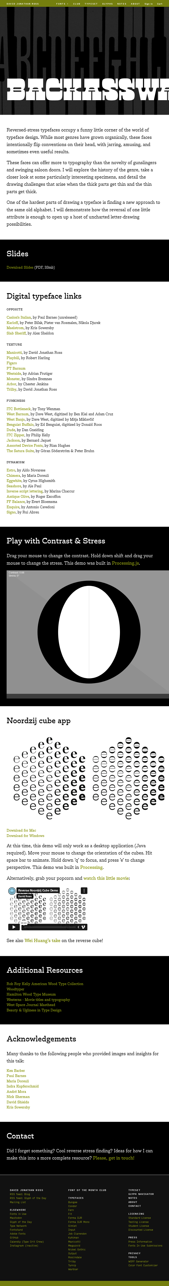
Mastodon (16, 1217)
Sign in (148, 3)
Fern (71, 1209)
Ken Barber (16, 1071)
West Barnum (18, 414)
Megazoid (74, 1245)
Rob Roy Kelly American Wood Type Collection (45, 984)
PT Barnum (16, 369)
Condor (72, 1205)
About (135, 3)
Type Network (18, 1225)
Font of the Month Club (87, 1190)
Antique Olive (18, 497)
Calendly (16, 1241)
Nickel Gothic (77, 1249)
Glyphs (107, 3)
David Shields (18, 1102)
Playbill (13, 358)
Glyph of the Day (21, 1221)
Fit (70, 1213)
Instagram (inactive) (24, 1245)
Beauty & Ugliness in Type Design (34, 1010)
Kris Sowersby (18, 1107)
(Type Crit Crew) (33, 1241)
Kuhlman (73, 1237)
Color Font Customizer (143, 1265)
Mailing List (18, 1202)
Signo (11, 512)
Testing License (138, 1221)
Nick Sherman (18, 1097)
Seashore (14, 486)
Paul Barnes (16, 1076)
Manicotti (14, 353)
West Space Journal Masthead (31, 1005)
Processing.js (125, 563)
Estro (11, 470)
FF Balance (16, 502)
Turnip (72, 1265)
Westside (14, 374)
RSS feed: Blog (20, 1193)
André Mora (16, 1092)
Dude (11, 430)
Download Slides (20, 268)
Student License (138, 1225)
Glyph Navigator (141, 1193)
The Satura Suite (20, 451)
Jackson (13, 441)
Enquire (13, 507)
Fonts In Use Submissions (145, 1245)
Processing (91, 867)
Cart (159, 3)
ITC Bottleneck (19, 409)
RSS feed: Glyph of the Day (28, 1197)
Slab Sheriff (16, 333)
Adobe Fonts (18, 1233)
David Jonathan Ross (23, 3)
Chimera (13, 476)
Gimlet (72, 1225)
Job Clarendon (77, 1233)
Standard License (139, 1217)
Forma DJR (75, 1217)
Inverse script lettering (25, 491)
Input (71, 1229)
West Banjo (16, 420)
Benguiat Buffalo (20, 425)
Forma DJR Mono (78, 1221)
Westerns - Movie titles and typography (38, 1000)
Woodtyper (15, 989)
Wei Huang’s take (42, 941)
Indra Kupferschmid (23, 1086)
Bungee (72, 1202)
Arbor (11, 384)
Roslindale (75, 1257)
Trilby (11, 390)
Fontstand (16, 1229)
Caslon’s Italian (19, 318)
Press (132, 1237)
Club (76, 3)
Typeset (91, 3)
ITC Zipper (15, 435)
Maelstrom (15, 328)
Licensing (136, 1213)
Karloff (12, 323)
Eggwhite (14, 481)
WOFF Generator (138, 1261)
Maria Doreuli (18, 1081)
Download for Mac (21, 831)
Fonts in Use (18, 1213)
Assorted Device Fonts (25, 446)
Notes (122, 3)
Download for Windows (25, 836)
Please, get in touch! (113, 1158)
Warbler (73, 1269)
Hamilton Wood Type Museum (31, 994)
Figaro (12, 363)
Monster (13, 379)
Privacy (134, 1253)
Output (72, 1253)
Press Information (140, 1241)
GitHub (14, 1237)
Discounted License (140, 1229)
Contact (134, 1205)
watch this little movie (106, 878)
